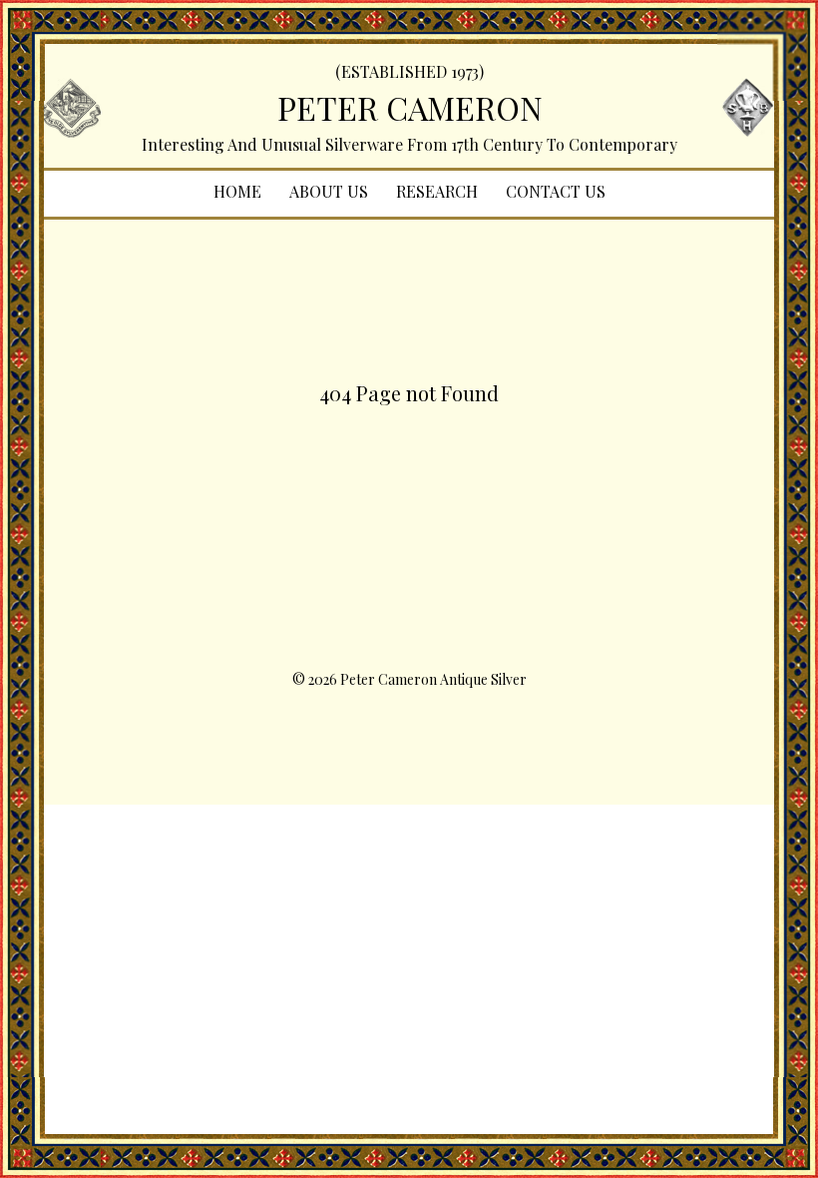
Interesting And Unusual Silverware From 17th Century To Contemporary (409, 144)
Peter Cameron (410, 107)
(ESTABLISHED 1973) (409, 71)
